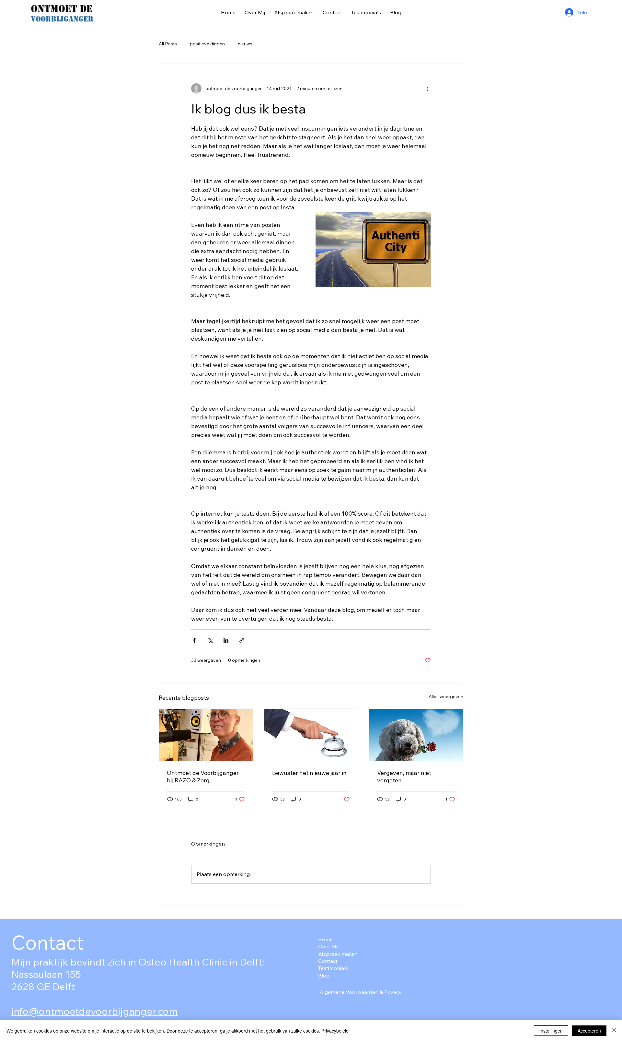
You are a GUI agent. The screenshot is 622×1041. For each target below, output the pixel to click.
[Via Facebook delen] (194, 640)
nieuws (245, 44)
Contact (328, 961)
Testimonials (333, 968)
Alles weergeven (446, 696)
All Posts (168, 44)
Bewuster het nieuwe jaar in (309, 773)
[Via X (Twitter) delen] (210, 640)
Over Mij (328, 946)
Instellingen (551, 1030)
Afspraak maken (338, 954)
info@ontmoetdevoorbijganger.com (94, 1011)
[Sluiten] (614, 1030)
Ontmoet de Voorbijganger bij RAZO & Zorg (203, 776)
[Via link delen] (242, 640)
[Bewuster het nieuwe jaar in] (311, 735)
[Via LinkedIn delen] (226, 640)
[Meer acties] (427, 88)
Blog (323, 975)
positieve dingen (207, 44)
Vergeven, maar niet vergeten (404, 776)
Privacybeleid (335, 1030)
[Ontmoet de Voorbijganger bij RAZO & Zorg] (206, 735)
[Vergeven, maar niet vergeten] (416, 735)
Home (325, 939)
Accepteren (589, 1030)
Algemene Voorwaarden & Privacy (360, 992)
